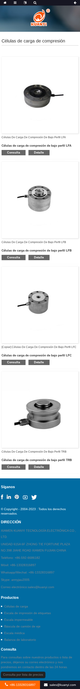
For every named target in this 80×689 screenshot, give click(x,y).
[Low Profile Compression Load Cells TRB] (40, 409)
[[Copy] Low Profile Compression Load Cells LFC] (40, 304)
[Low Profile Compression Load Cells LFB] (40, 200)
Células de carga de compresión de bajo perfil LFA (34, 137)
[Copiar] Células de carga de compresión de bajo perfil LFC (39, 347)
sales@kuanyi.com (41, 587)
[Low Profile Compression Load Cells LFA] (40, 95)
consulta (13, 152)
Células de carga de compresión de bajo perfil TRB (34, 451)
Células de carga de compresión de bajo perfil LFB (34, 242)
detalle (39, 152)
